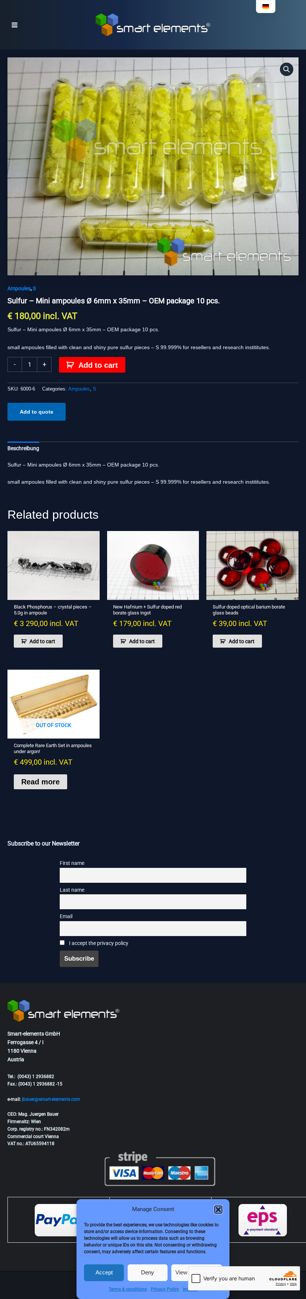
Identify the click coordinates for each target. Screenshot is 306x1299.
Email (66, 916)
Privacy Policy (165, 1289)
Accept (104, 1272)
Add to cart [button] (42, 641)
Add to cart (98, 365)
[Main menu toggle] (14, 25)
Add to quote (36, 412)
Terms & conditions (128, 1289)
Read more (40, 782)
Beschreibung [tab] (23, 448)
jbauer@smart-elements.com (51, 1099)
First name (72, 863)
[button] (218, 1209)
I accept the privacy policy (98, 943)
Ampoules (19, 288)
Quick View (53, 594)
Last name (72, 890)
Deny (147, 1272)
